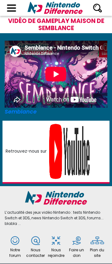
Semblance (21, 111)
